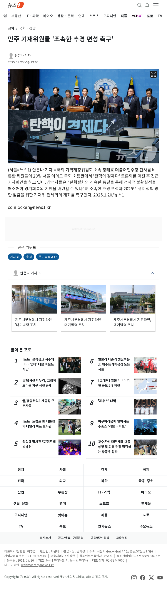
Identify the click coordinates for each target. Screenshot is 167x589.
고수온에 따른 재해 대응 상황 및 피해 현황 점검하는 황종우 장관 (114, 447)
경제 (104, 469)
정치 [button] (11, 28)
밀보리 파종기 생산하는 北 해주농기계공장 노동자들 (114, 364)
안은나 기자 (23, 56)
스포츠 (104, 503)
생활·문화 (20, 503)
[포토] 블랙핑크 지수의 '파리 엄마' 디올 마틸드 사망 (38, 364)
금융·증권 (146, 481)
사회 (62, 469)
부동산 (63, 492)
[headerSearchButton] (139, 5)
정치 (21, 469)
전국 (21, 481)
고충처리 (121, 538)
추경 (29, 256)
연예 (62, 503)
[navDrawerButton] (156, 5)
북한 (104, 481)
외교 (62, 481)
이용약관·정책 (99, 538)
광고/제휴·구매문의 (71, 538)
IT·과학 (104, 492)
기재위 (14, 256)
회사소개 (45, 538)
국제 (146, 469)
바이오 (146, 492)
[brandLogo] (16, 5)
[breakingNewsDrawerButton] (147, 5)
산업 (21, 492)
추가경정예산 (47, 256)
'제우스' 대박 (107, 401)
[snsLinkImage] (134, 577)
